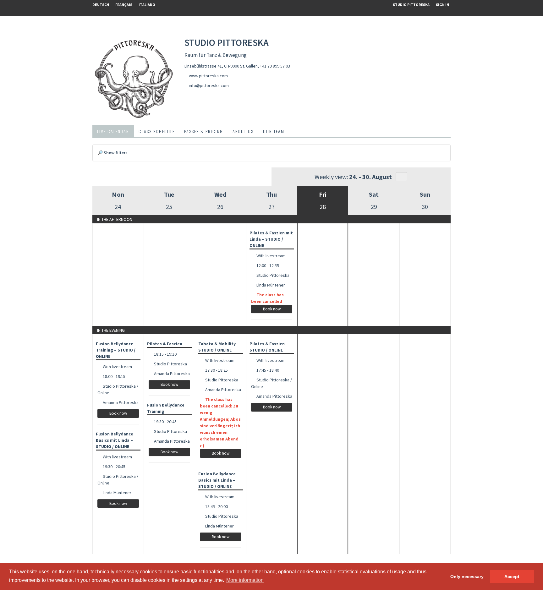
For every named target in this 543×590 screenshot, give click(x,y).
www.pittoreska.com (208, 76)
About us (243, 131)
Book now (272, 309)
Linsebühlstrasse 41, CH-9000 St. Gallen (221, 66)
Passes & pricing (203, 131)
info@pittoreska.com (209, 85)
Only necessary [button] (467, 576)
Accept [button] (511, 576)
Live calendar (113, 131)
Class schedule (157, 131)
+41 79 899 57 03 (275, 66)
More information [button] (245, 580)
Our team (273, 131)
